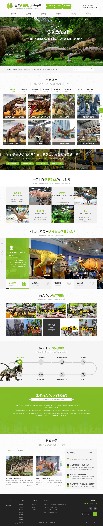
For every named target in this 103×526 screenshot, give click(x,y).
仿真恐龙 (14, 69)
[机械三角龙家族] (82, 310)
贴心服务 (80, 284)
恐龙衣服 (54, 69)
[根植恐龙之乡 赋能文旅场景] (49, 476)
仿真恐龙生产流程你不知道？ (78, 467)
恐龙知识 (71, 453)
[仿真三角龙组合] (15, 327)
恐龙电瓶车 (33, 69)
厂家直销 (12, 284)
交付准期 (58, 284)
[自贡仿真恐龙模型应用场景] (19, 476)
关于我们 (28, 14)
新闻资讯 (58, 14)
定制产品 (21, 522)
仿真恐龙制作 (26, 69)
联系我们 (88, 14)
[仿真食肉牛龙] (33, 327)
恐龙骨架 (21, 507)
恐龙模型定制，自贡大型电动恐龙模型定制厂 (82, 476)
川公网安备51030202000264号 (58, 523)
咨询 (101, 111)
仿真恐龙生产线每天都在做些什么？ (80, 486)
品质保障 (35, 284)
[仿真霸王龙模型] (21, 310)
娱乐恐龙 (21, 512)
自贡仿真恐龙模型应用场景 (13, 478)
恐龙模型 (44, 69)
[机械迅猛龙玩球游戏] (88, 327)
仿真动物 (20, 69)
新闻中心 (34, 504)
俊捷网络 (40, 523)
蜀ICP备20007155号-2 (91, 523)
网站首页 (13, 14)
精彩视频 (73, 14)
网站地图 (45, 523)
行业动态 (34, 509)
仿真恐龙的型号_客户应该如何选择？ (80, 458)
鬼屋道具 (21, 517)
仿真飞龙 (21, 520)
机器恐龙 (39, 69)
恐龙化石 (49, 69)
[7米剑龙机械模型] (51, 310)
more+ (51, 330)
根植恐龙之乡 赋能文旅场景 (43, 478)
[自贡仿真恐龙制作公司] (9, 9)
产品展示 (43, 14)
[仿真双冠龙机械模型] (69, 327)
